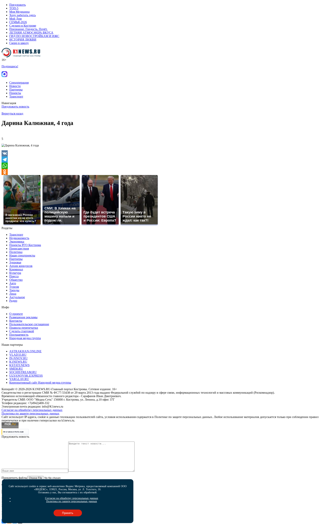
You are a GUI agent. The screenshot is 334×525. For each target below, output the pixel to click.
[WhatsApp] (167, 166)
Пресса (14, 276)
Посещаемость (18, 334)
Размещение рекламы (23, 317)
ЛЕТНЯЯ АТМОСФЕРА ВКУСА (31, 32)
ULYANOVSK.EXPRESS (26, 375)
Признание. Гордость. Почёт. (28, 29)
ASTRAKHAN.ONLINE (25, 351)
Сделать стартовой (21, 331)
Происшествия (19, 248)
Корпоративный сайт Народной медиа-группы (40, 382)
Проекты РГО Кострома (25, 245)
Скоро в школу (19, 43)
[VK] (167, 153)
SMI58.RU (16, 368)
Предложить (17, 4)
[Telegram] (167, 159)
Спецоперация (19, 82)
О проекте (16, 313)
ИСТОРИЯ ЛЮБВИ (22, 39)
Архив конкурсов (20, 266)
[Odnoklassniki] (167, 172)
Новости (15, 86)
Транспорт (16, 96)
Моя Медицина (19, 11)
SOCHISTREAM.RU (23, 372)
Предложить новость (15, 106)
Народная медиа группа (25, 338)
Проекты (15, 93)
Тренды (14, 290)
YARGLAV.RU (19, 379)
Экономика (16, 241)
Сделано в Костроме (22, 25)
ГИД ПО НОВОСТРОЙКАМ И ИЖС (34, 36)
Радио (13, 300)
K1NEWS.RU (18, 361)
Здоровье (15, 262)
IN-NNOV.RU (18, 358)
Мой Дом (15, 18)
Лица (12, 293)
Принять (67, 513)
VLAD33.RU (17, 354)
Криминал (16, 269)
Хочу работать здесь (22, 15)
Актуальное (17, 297)
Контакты (15, 320)
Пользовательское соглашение (29, 324)
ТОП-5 (13, 8)
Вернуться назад (12, 113)
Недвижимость (19, 238)
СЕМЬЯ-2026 (18, 22)
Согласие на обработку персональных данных (32, 410)
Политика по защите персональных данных (30, 413)
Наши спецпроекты (22, 255)
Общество (16, 279)
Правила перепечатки (23, 327)
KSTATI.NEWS (19, 365)
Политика (15, 252)
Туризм (14, 286)
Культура (15, 272)
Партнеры (16, 89)
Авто (12, 283)
